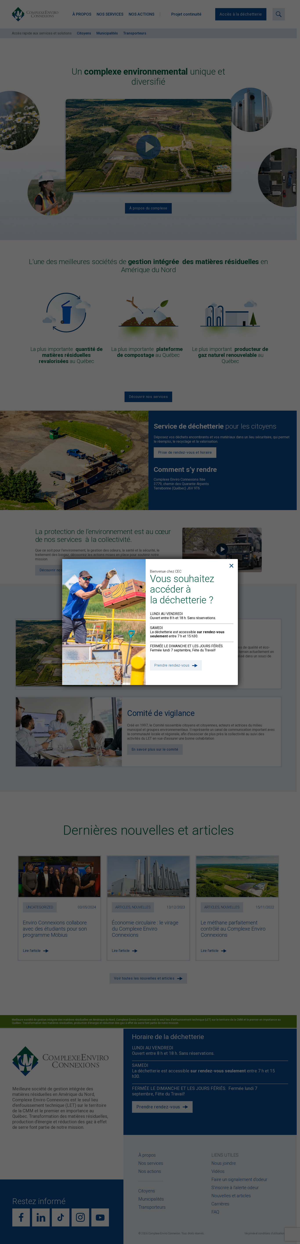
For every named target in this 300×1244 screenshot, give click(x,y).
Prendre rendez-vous (172, 665)
